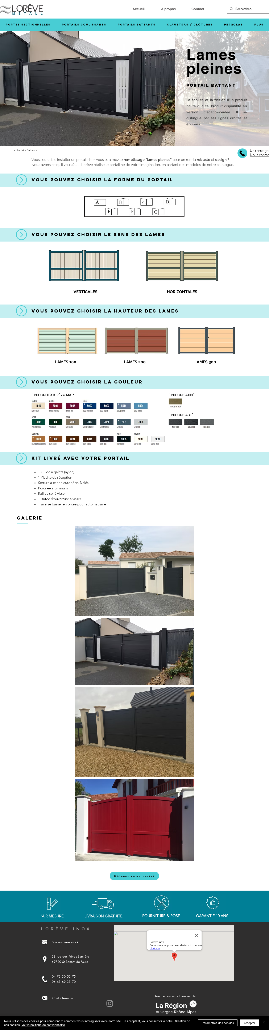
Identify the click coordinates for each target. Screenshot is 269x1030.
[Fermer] (263, 1023)
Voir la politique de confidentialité (43, 1025)
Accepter (249, 1023)
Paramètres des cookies (218, 1023)
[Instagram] (109, 1003)
